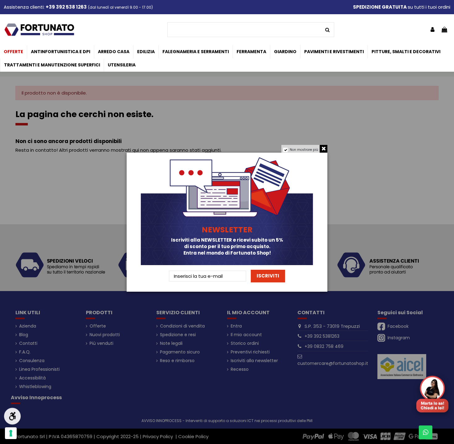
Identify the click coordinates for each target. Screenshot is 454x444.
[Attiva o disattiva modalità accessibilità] (12, 416)
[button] (432, 392)
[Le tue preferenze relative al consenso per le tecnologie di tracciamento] (11, 433)
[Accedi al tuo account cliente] (432, 30)
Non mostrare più (304, 149)
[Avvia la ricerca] (327, 29)
